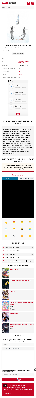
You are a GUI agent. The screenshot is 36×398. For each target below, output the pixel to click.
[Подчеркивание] (9, 348)
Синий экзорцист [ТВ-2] (12, 251)
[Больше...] (29, 348)
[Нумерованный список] (25, 348)
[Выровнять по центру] (15, 348)
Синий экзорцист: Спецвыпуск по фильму (18, 261)
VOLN (20, 74)
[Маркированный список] (22, 348)
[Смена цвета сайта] (28, 3)
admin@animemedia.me (24, 394)
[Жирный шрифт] (3, 348)
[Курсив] (6, 348)
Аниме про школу (18, 54)
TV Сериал (21, 61)
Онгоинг (21, 63)
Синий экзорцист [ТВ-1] (12, 257)
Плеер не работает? (18, 175)
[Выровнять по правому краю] (18, 348)
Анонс (27, 61)
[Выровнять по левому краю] (13, 348)
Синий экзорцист (10, 254)
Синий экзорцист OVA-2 (12, 247)
